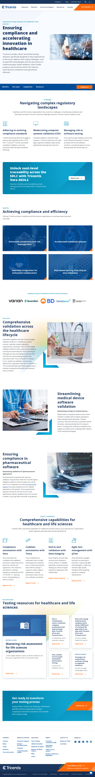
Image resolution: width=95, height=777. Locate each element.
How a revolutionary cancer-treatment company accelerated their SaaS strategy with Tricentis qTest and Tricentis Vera (58, 627)
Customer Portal (76, 2)
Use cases (16, 87)
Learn (33, 756)
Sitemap (87, 774)
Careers (5, 741)
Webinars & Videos (37, 746)
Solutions (24, 7)
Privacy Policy (53, 774)
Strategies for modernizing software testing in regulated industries (81, 661)
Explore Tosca (31, 583)
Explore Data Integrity (57, 578)
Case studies (35, 741)
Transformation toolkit (22, 751)
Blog (66, 2)
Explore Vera (7, 585)
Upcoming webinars (49, 746)
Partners (6, 749)
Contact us (84, 87)
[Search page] (85, 2)
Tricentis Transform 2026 (51, 741)
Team (5, 746)
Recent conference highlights (52, 754)
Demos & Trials (65, 741)
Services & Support (47, 7)
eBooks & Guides (37, 744)
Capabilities (27, 87)
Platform (34, 7)
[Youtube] (91, 742)
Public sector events (50, 750)
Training (20, 748)
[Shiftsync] (87, 742)
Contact (70, 7)
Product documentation (22, 744)
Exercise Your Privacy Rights (40, 774)
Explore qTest (77, 581)
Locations (63, 744)
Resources (60, 7)
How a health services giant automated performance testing (57, 659)
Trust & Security (8, 752)
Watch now (75, 178)
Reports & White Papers (36, 750)
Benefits (5, 87)
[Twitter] (75, 742)
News (4, 744)
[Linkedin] (83, 742)
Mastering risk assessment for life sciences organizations (24, 647)
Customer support (23, 741)
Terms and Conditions (77, 774)
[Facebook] (79, 742)
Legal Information (64, 774)
